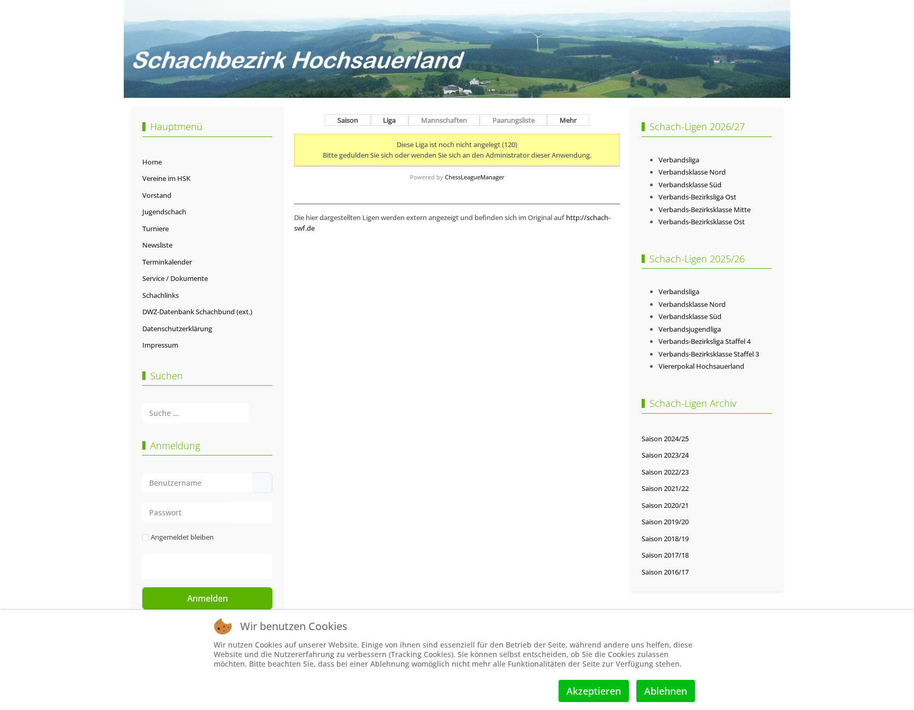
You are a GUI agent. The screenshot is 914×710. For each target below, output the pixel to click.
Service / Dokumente (175, 278)
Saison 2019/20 (665, 521)
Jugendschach (164, 211)
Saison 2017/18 (665, 555)
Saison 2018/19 (665, 538)
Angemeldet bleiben (182, 537)
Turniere (155, 228)
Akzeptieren (593, 691)
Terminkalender (167, 262)
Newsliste (157, 245)
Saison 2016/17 (665, 572)
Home (152, 162)
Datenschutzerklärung (177, 328)
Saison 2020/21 (665, 505)
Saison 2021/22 (665, 488)
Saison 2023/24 (665, 455)
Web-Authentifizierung (218, 566)
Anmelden (207, 598)
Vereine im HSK (166, 178)
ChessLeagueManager (475, 177)
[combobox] (196, 413)
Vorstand (156, 195)
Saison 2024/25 (665, 438)
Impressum (160, 345)
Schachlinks (160, 295)
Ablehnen (665, 691)
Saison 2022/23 (665, 472)
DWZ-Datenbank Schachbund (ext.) (197, 311)
